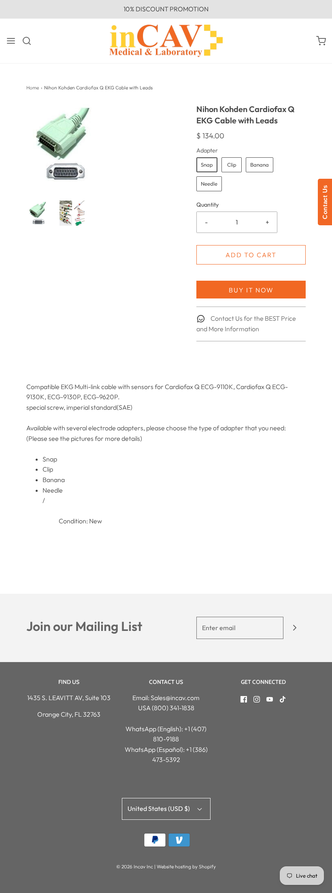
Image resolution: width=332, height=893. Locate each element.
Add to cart (251, 255)
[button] (38, 213)
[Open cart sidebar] (321, 41)
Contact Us (324, 202)
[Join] (294, 628)
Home (32, 88)
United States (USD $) (159, 808)
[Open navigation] (11, 41)
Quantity (207, 204)
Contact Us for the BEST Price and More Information (246, 323)
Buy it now (251, 290)
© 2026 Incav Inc (134, 866)
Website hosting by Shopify (186, 866)
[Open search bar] (30, 41)
